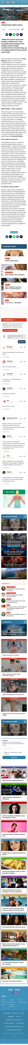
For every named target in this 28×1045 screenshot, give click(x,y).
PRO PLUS (22, 1013)
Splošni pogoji (20, 1023)
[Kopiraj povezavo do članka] (21, 34)
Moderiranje (11, 1016)
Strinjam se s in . (13, 753)
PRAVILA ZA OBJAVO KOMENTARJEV (10, 330)
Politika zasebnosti (9, 1023)
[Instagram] (22, 2)
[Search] (19, 2)
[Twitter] (10, 34)
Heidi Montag (14, 232)
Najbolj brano (5, 583)
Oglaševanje (7, 1013)
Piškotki (18, 1016)
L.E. (5, 29)
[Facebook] (25, 2)
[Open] (2, 2)
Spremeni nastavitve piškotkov (14, 1019)
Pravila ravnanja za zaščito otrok (14, 1026)
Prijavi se (22, 341)
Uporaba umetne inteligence (14, 1030)
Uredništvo (15, 1013)
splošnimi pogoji (13, 752)
